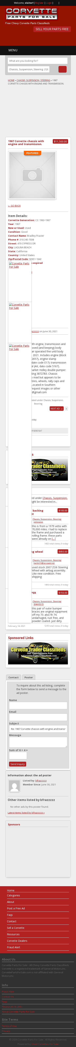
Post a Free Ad (16, 908)
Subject (14, 723)
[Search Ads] (62, 69)
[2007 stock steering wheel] (20, 308)
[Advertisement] (40, 38)
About (10, 902)
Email (12, 712)
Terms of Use (9, 1026)
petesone (38, 521)
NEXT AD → (57, 408)
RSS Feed (55, 2)
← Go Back (14, 205)
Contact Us (8, 996)
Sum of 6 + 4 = (18, 750)
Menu (13, 50)
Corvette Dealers (17, 941)
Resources (13, 934)
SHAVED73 (39, 604)
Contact (11, 921)
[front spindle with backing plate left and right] (20, 266)
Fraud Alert (13, 947)
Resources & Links (12, 1006)
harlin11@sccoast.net (44, 563)
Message (15, 735)
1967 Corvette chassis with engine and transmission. (26, 142)
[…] (54, 538)
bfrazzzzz (33, 331)
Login (49, 2)
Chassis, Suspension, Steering (33, 80)
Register (39, 2)
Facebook (61, 2)
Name (13, 700)
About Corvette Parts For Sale (18, 1011)
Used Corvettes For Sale (45, 1044)
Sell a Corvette (15, 928)
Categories (13, 895)
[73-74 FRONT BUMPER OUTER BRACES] (20, 349)
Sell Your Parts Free (52, 29)
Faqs (10, 915)
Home (11, 80)
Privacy (6, 1031)
